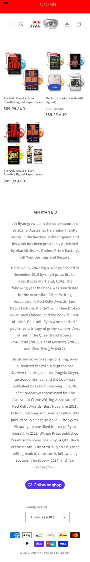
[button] (10, 23)
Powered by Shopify (57, 553)
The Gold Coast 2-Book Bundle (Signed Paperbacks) (23, 100)
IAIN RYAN (36, 553)
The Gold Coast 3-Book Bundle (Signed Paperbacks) (23, 172)
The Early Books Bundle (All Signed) (64, 100)
